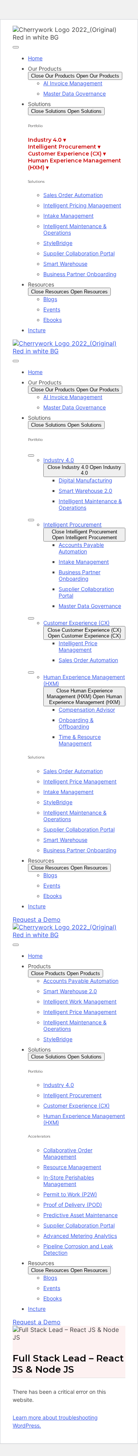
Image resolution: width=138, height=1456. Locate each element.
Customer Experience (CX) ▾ (67, 153)
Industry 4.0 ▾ (47, 139)
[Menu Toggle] (16, 47)
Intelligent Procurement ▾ (64, 146)
